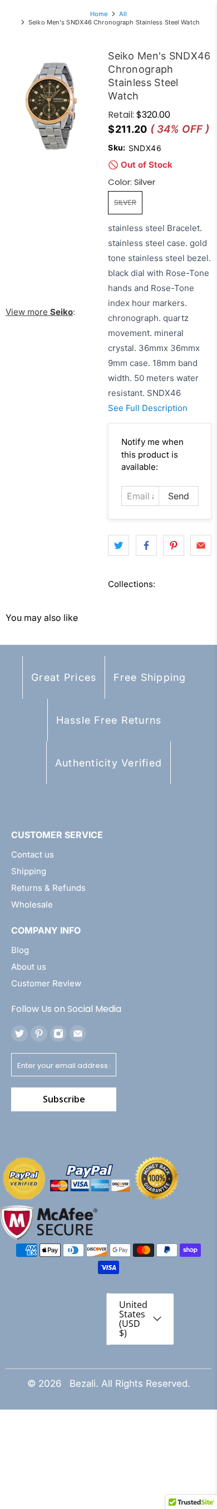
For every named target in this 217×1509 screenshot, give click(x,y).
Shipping (28, 871)
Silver (125, 202)
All (123, 14)
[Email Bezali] (78, 1033)
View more (39, 312)
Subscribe (64, 1099)
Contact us (32, 854)
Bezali (83, 1383)
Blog (20, 950)
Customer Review (46, 983)
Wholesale (32, 904)
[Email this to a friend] (200, 545)
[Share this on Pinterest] (173, 545)
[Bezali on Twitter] (19, 1033)
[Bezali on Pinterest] (39, 1033)
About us (28, 966)
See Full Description (148, 408)
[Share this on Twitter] (118, 545)
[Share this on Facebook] (146, 545)
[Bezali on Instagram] (58, 1033)
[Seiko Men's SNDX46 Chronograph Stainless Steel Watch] (51, 106)
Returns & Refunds (48, 888)
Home (98, 14)
